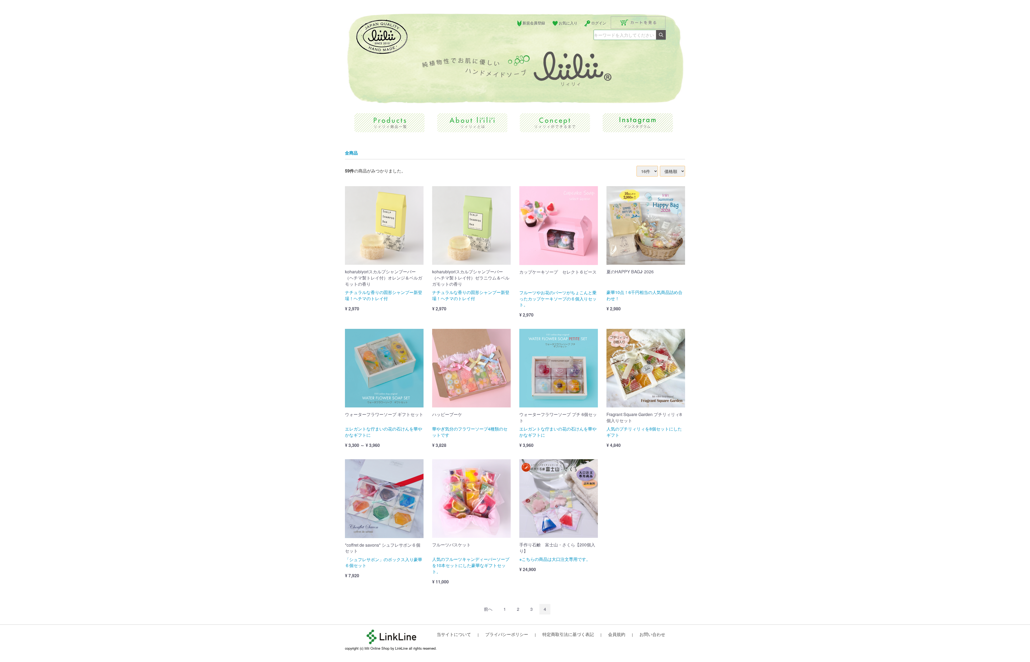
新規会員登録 (534, 22)
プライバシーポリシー (506, 634)
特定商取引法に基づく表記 (568, 634)
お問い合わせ (652, 634)
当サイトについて (454, 634)
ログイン (598, 22)
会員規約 (616, 634)
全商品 (351, 153)
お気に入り (568, 22)
